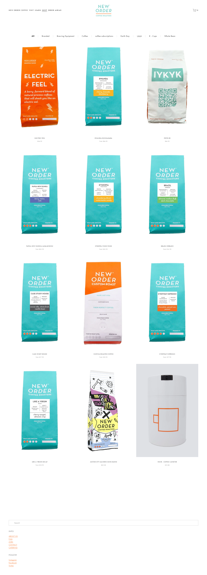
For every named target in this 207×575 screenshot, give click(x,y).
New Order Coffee (18, 10)
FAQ (10, 539)
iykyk (139, 36)
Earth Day (125, 36)
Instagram (13, 560)
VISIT (31, 10)
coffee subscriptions (104, 36)
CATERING (13, 548)
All (33, 36)
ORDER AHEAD (54, 10)
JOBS (11, 542)
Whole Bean (169, 36)
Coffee (85, 36)
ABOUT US (13, 536)
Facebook (13, 563)
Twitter (11, 566)
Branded (45, 36)
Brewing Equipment (65, 36)
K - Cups (153, 36)
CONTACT (13, 545)
